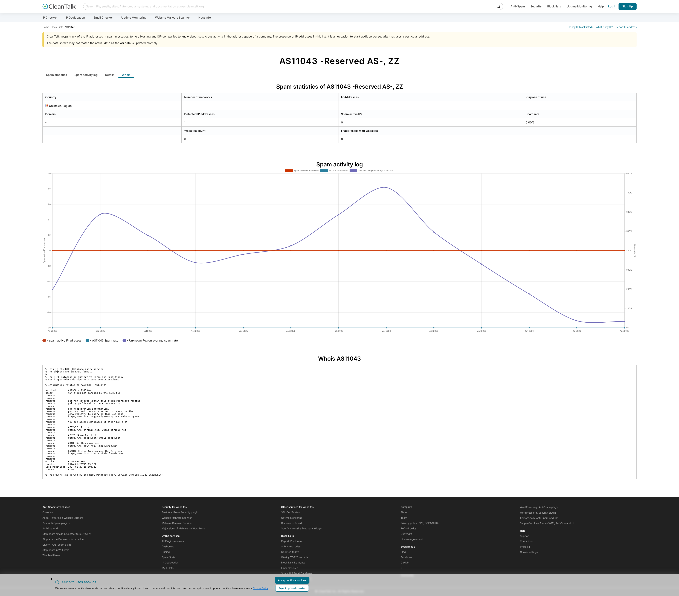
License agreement (412, 539)
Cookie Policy (260, 588)
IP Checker (49, 17)
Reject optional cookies (292, 588)
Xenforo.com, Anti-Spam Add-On (539, 517)
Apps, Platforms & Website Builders (62, 517)
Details (109, 75)
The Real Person (51, 555)
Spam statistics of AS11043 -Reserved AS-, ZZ (339, 86)
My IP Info (167, 567)
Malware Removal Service (176, 523)
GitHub (405, 562)
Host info (204, 17)
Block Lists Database (293, 562)
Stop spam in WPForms (55, 549)
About (404, 512)
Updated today (290, 551)
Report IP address (626, 26)
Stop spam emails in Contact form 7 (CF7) (66, 533)
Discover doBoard (291, 523)
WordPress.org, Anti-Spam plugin (539, 507)
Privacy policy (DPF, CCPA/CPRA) (420, 523)
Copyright (406, 533)
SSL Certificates (290, 512)
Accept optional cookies (292, 580)
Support (524, 535)
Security (536, 6)
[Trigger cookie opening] (48, 579)
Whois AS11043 (339, 358)
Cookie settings (529, 552)
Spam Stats (168, 557)
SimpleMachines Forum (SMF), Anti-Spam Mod (547, 523)
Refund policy (409, 528)
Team (404, 517)
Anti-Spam (517, 6)
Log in (612, 6)
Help (601, 6)
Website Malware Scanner (172, 17)
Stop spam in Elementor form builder (63, 539)
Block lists (554, 6)
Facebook (406, 557)
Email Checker (103, 17)
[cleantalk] (59, 6)
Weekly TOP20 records (294, 557)
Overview (47, 512)
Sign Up (627, 6)
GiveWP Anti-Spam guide (56, 544)
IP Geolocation (75, 17)
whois (126, 75)
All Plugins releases (173, 541)
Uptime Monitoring (579, 6)
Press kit (525, 546)
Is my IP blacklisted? (581, 26)
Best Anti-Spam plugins (55, 523)
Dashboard (168, 546)
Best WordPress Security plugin (180, 512)
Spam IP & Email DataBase (296, 573)
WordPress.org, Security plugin (538, 512)
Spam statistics (56, 75)
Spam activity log (86, 75)
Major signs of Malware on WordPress (183, 528)
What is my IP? (604, 26)
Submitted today (291, 546)
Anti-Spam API (50, 528)
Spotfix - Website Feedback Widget (301, 528)
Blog (403, 551)
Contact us (526, 541)
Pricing (166, 551)
